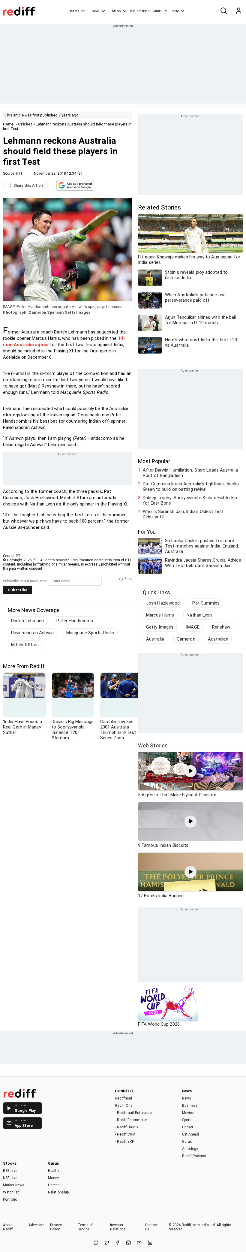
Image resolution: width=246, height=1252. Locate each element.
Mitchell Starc (25, 644)
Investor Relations (118, 1227)
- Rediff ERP (124, 1141)
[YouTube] (139, 1243)
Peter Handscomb (74, 620)
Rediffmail (123, 1098)
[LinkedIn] (150, 1243)
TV (165, 11)
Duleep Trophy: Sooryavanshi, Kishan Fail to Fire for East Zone (190, 500)
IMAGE (193, 627)
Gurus (157, 11)
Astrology (190, 1149)
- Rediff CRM (125, 1134)
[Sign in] (238, 11)
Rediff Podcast (194, 1156)
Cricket (25, 124)
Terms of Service (85, 1227)
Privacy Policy (56, 1227)
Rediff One (123, 1105)
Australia (155, 639)
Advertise (36, 1225)
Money (116, 11)
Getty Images (159, 627)
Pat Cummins (206, 603)
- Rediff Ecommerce (131, 1120)
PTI (19, 173)
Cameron (186, 639)
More (175, 11)
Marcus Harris (160, 615)
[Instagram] (128, 1243)
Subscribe (17, 590)
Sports (187, 1120)
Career (53, 1185)
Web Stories (153, 745)
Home (74, 11)
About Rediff (8, 1227)
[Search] (223, 11)
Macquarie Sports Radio (90, 632)
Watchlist (11, 1192)
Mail (84, 11)
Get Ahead (190, 1134)
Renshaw (221, 627)
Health (53, 1171)
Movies (188, 1113)
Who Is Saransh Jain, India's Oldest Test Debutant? (183, 514)
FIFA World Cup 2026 (159, 1024)
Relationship (58, 1192)
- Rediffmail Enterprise (133, 1113)
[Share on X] (106, 1243)
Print (128, 579)
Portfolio (10, 1199)
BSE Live (10, 1171)
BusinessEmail (140, 11)
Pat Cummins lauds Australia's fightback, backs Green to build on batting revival (191, 486)
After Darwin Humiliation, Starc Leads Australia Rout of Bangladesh (190, 472)
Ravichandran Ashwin (32, 632)
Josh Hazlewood (163, 603)
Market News (13, 1185)
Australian (218, 639)
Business (190, 1105)
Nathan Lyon (199, 615)
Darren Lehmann (27, 620)
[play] (190, 771)
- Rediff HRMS (126, 1127)
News (96, 11)
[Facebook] (117, 1243)
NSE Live (10, 1178)
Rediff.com (191, 1225)
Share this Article (29, 185)
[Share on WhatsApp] (96, 1243)
